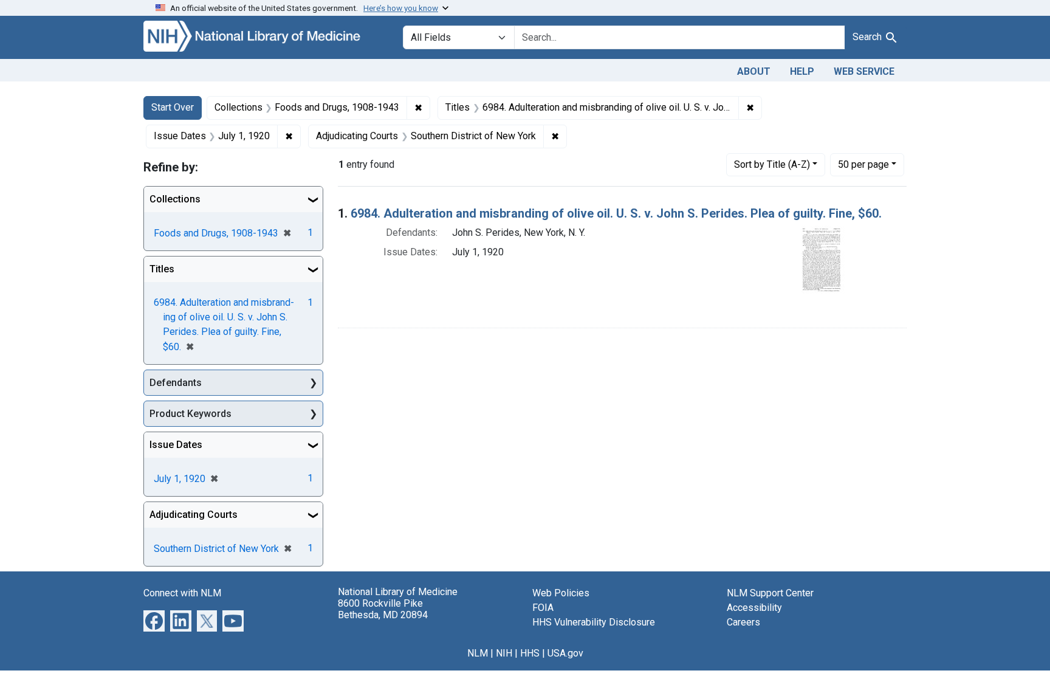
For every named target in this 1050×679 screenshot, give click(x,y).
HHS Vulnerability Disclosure (593, 622)
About (753, 71)
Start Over (172, 107)
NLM (477, 653)
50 (863, 164)
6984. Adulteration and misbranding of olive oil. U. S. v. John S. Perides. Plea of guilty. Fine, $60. (616, 213)
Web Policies (560, 593)
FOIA (543, 607)
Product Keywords (190, 413)
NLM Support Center (770, 593)
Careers (743, 622)
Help (802, 71)
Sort (772, 164)
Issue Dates (175, 444)
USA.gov (565, 653)
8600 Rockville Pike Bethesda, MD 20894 (383, 609)
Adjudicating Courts (193, 514)
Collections (175, 199)
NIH (504, 653)
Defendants (175, 382)
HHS (530, 653)
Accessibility (754, 607)
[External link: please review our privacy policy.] (154, 620)
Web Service (864, 71)
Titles (161, 269)
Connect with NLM (182, 593)
